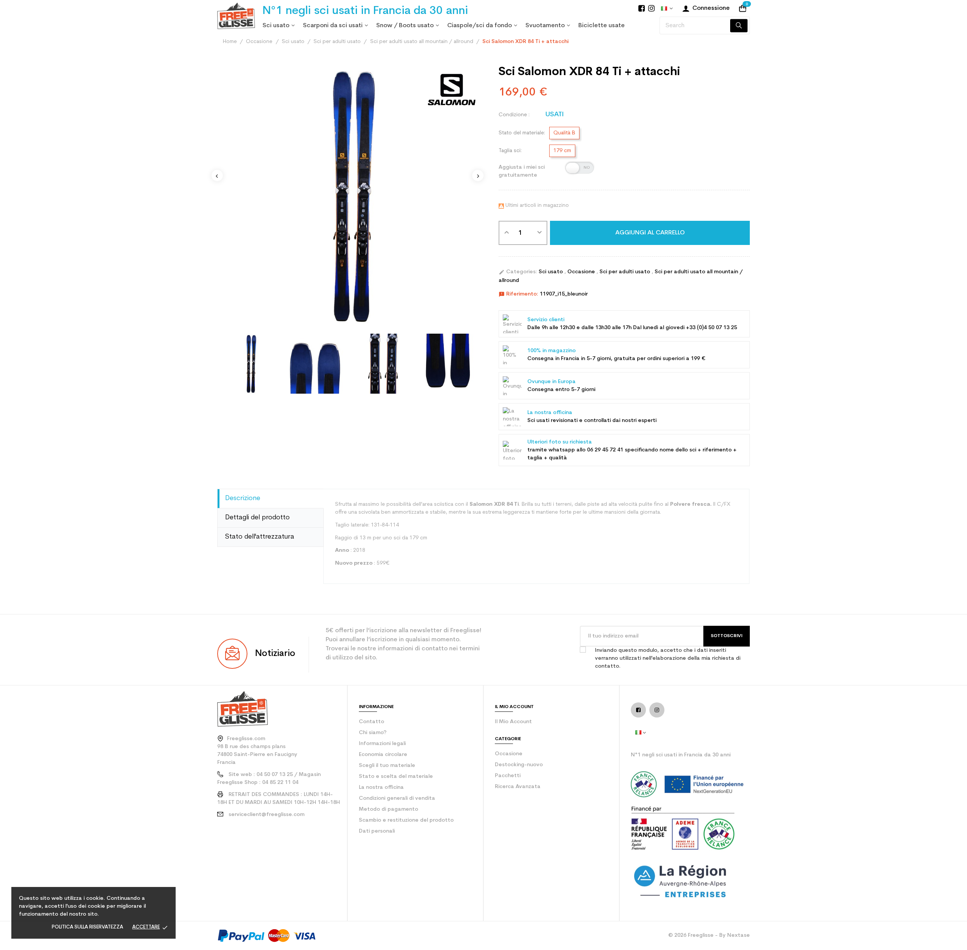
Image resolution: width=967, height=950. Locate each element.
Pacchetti (508, 776)
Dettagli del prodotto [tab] (257, 517)
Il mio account (513, 722)
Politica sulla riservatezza (87, 927)
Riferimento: (518, 294)
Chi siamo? (372, 733)
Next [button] (478, 175)
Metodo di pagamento (388, 809)
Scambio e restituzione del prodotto (406, 820)
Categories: (518, 272)
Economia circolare (383, 755)
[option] (250, 364)
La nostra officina (381, 787)
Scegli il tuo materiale (387, 765)
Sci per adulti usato (625, 272)
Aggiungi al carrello (650, 233)
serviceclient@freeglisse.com (266, 815)
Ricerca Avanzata (518, 787)
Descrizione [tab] (242, 498)
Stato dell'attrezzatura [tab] (259, 536)
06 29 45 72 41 (605, 450)
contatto (371, 722)
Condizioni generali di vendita (397, 798)
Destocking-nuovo (519, 765)
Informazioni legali (382, 744)
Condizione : (514, 115)
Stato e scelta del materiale (396, 776)
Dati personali (377, 831)
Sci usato (551, 272)
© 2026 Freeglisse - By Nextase (709, 935)
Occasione (581, 272)
